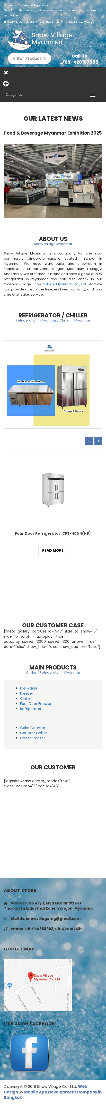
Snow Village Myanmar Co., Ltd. (59, 284)
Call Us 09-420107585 (81, 59)
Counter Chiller (33, 732)
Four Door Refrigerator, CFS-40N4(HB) (53, 533)
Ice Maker (28, 688)
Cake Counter (32, 727)
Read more (53, 550)
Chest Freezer (32, 738)
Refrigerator (30, 708)
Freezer (26, 693)
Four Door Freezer (35, 703)
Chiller (25, 698)
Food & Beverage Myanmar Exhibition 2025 (53, 133)
